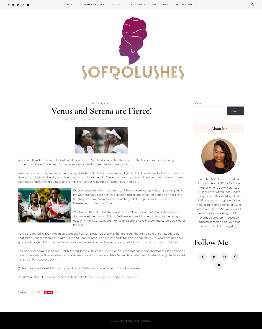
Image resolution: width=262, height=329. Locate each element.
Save (50, 292)
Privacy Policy (186, 4)
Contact (118, 4)
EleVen (152, 238)
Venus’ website (128, 277)
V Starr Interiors (145, 242)
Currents (138, 4)
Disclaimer (160, 4)
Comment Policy (93, 4)
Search (198, 103)
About (69, 4)
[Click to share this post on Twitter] (38, 292)
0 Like (137, 119)
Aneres (108, 251)
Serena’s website (101, 277)
